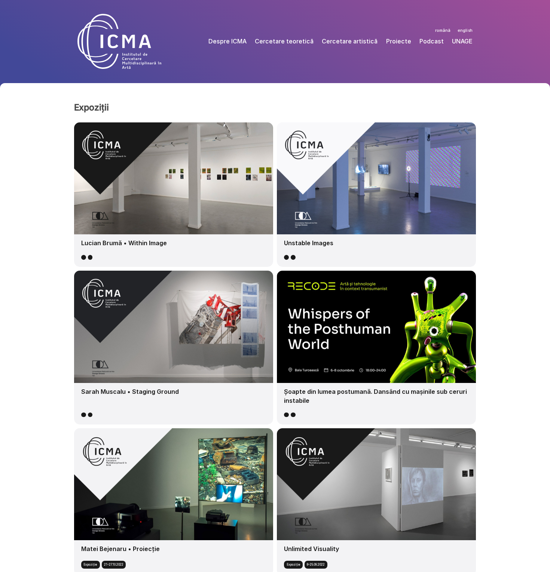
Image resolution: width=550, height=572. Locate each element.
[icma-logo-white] (119, 17)
